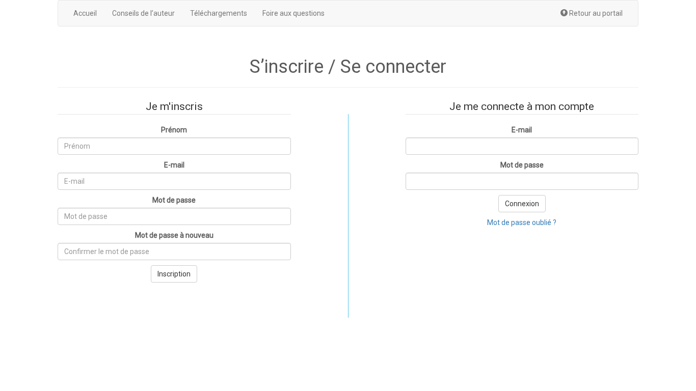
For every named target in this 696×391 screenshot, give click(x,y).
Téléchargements (218, 13)
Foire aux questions (293, 13)
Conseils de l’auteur (143, 13)
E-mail (174, 165)
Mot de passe (174, 200)
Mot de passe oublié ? (521, 222)
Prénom (174, 130)
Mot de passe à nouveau (174, 235)
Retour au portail (595, 13)
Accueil (85, 13)
